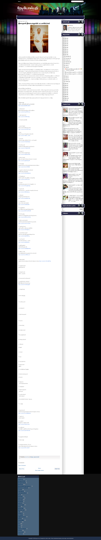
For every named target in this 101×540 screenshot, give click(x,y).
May (66, 76)
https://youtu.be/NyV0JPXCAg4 (24, 129)
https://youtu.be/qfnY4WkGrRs (24, 430)
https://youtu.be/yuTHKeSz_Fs (24, 254)
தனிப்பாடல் (20, 503)
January (67, 81)
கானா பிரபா (27, 456)
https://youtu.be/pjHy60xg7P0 (24, 160)
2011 (65, 92)
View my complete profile (74, 30)
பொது (19, 525)
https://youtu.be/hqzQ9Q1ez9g (24, 198)
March (66, 79)
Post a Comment (22, 465)
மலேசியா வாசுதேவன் (22, 528)
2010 (65, 94)
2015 (65, 85)
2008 (65, 98)
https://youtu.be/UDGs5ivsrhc (24, 424)
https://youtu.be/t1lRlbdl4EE (23, 204)
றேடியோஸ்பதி (27, 7)
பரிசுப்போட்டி (20, 513)
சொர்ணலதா (20, 501)
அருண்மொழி (20, 479)
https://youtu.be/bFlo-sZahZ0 (23, 447)
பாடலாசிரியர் (20, 515)
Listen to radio (48, 538)
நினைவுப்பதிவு (20, 508)
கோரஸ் (19, 494)
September (67, 61)
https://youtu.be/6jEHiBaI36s (23, 242)
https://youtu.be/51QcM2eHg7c (24, 141)
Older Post (57, 468)
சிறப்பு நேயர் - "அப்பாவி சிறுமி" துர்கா (75, 135)
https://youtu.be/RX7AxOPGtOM (24, 210)
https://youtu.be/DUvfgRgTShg (24, 185)
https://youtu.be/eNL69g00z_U (24, 229)
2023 (65, 43)
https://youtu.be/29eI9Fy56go (24, 116)
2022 (65, 45)
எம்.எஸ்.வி (20, 489)
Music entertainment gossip (56, 538)
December (67, 56)
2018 (65, 52)
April (66, 77)
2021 (65, 47)
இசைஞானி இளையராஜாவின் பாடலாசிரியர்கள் (73, 72)
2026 (65, 38)
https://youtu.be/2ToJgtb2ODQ (24, 148)
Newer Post (21, 468)
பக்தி (19, 511)
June (66, 67)
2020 (65, 49)
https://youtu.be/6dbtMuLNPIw (24, 154)
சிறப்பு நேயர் (20, 496)
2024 (65, 41)
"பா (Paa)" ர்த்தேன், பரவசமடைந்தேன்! (76, 195)
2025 (65, 40)
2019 (65, 51)
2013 (65, 89)
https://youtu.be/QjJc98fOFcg (24, 235)
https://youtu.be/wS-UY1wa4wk (24, 223)
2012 (65, 91)
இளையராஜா (20, 484)
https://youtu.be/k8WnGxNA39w (24, 217)
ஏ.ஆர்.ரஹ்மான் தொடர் (22, 492)
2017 (65, 54)
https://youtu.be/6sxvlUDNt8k (24, 166)
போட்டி (19, 527)
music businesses (70, 538)
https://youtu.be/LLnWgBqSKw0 (24, 413)
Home (19, 1)
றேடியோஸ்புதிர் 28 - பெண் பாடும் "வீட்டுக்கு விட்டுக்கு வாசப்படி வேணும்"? (75, 175)
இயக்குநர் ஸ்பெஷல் (21, 481)
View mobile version (39, 470)
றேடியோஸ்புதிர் (21, 532)
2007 (65, 100)
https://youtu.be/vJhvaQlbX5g (45, 261)
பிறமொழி (20, 518)
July (66, 65)
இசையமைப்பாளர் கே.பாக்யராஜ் (74, 143)
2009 (65, 96)
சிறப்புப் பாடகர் (21, 498)
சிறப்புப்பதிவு (20, 499)
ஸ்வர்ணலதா (20, 533)
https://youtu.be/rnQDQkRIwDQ (24, 248)
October (67, 60)
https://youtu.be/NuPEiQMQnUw (24, 173)
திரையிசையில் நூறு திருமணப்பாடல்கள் (71, 128)
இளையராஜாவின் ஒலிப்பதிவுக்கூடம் (24, 486)
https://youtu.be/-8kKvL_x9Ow (24, 135)
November (67, 58)
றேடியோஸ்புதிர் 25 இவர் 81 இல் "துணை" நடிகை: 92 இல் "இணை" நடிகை (75, 165)
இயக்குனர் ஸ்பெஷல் (22, 482)
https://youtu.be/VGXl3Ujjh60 (24, 284)
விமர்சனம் (20, 530)
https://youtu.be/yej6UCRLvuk (24, 111)
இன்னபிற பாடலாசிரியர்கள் (23, 487)
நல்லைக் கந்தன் (21, 504)
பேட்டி (19, 523)
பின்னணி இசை (21, 520)
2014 (65, 87)
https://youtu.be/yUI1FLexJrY (24, 179)
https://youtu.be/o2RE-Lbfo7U (24, 105)
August (66, 63)
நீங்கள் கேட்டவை (21, 510)
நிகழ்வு (19, 506)
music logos (64, 538)
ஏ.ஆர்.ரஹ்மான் (21, 491)
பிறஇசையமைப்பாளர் (22, 516)
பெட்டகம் (20, 521)
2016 (65, 83)
